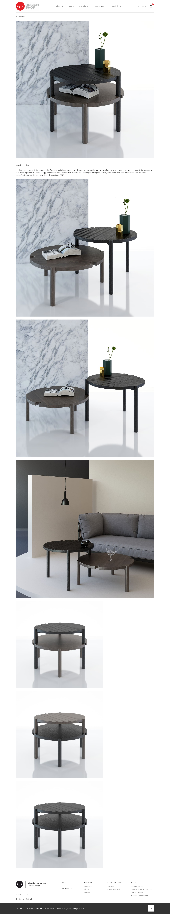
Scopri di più (78, 908)
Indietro (21, 17)
